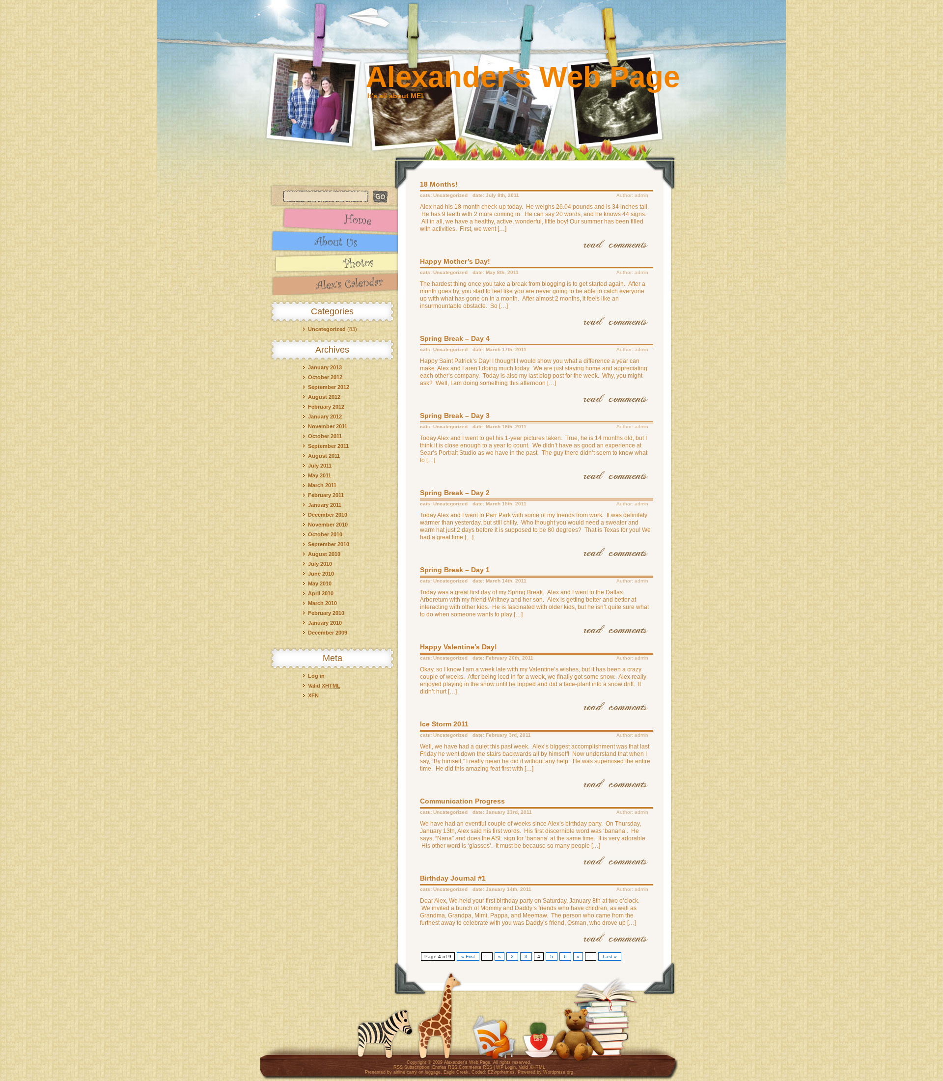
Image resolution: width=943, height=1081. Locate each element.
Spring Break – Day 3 (455, 415)
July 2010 (320, 564)
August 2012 (324, 397)
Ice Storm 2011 (444, 724)
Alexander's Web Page (523, 76)
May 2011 (319, 475)
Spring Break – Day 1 (455, 570)
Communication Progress (462, 801)
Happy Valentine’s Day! (458, 647)
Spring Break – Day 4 (455, 338)
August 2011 (324, 456)
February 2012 (326, 407)
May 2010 (320, 583)
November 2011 (327, 426)
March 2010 (322, 603)
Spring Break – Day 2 (455, 493)
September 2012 (328, 387)
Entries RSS (444, 1067)
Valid (324, 686)
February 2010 (326, 613)
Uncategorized (327, 329)
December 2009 (327, 633)
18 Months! (439, 184)
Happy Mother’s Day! (455, 261)
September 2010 (328, 544)
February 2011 (326, 495)
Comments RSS (475, 1067)
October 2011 (325, 436)
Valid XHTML (532, 1067)
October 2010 (325, 534)
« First (468, 956)
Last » (610, 956)
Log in (316, 676)
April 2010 (320, 593)
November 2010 (328, 524)
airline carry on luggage (417, 1072)
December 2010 (327, 515)
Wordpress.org (558, 1072)
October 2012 (325, 377)
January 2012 (325, 416)
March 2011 (322, 485)
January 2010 (325, 623)
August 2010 (324, 554)
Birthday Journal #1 (453, 878)
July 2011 (320, 466)
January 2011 (324, 505)
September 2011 (328, 446)
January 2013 (325, 367)
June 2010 (321, 574)
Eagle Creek (456, 1072)
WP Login (506, 1067)
